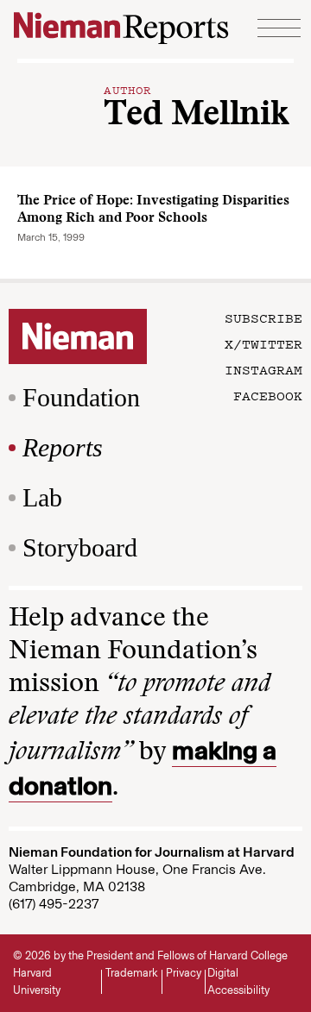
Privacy (183, 972)
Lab (42, 497)
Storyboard (79, 547)
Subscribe (263, 317)
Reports (62, 447)
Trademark (131, 972)
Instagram (263, 369)
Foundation (81, 397)
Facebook (267, 395)
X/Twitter (263, 343)
